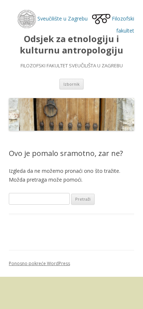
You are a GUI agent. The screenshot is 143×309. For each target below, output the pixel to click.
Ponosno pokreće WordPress (39, 263)
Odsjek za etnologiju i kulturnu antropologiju (71, 44)
